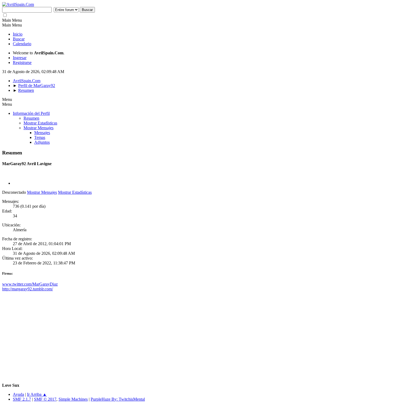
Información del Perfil (31, 113)
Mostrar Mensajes (38, 128)
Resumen (31, 118)
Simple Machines (73, 399)
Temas (39, 137)
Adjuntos (42, 142)
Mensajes (42, 132)
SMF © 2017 (45, 399)
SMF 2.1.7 (22, 399)
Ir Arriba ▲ (37, 394)
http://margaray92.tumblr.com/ (27, 289)
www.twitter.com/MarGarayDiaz (30, 284)
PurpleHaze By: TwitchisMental (118, 399)
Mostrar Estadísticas (40, 123)
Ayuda (18, 394)
